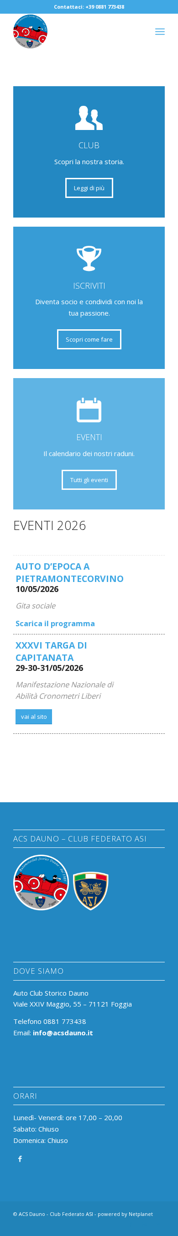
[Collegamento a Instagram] (144, 1224)
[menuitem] (160, 31)
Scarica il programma (55, 623)
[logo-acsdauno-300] (73, 31)
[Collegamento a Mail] (158, 1224)
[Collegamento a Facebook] (19, 1158)
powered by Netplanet (125, 1213)
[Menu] (160, 31)
